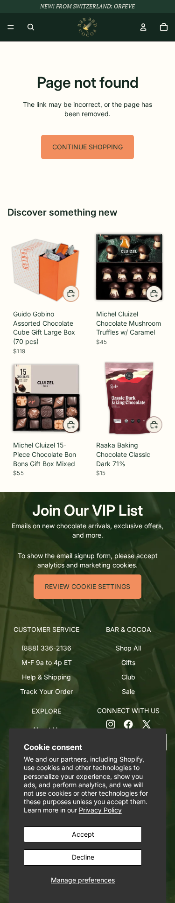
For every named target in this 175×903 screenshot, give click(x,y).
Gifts (128, 662)
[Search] (31, 27)
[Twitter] (146, 724)
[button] (46, 629)
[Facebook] (128, 724)
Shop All (128, 648)
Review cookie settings (87, 586)
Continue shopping (87, 147)
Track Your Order (46, 691)
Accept (83, 834)
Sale (128, 691)
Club (128, 677)
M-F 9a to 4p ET (46, 662)
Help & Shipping (46, 677)
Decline (83, 857)
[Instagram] (110, 724)
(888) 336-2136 (46, 648)
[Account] (143, 27)
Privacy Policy (100, 810)
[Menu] (10, 27)
